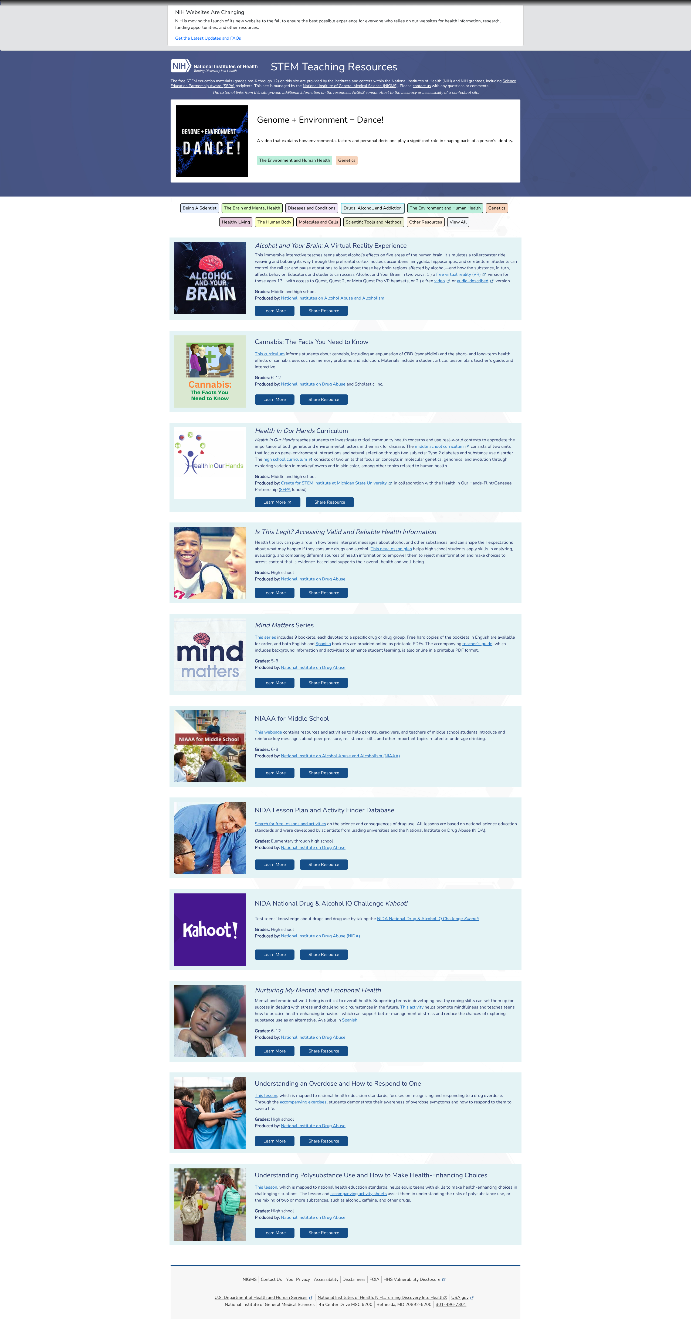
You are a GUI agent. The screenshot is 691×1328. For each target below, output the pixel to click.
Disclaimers (354, 1279)
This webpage (268, 732)
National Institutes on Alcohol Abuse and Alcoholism (332, 298)
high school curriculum (285, 459)
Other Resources (425, 222)
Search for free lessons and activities (290, 824)
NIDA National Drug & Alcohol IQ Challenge (428, 919)
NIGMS (250, 1279)
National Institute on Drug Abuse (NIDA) (320, 936)
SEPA (285, 490)
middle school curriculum (439, 446)
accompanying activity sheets (358, 1194)
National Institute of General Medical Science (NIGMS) (350, 85)
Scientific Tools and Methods (374, 222)
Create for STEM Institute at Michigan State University (334, 483)
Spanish (323, 644)
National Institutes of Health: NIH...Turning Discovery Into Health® (382, 1298)
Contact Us (271, 1279)
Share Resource (324, 311)
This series (265, 637)
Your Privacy (298, 1279)
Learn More (274, 311)
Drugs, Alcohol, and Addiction (373, 208)
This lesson (266, 1096)
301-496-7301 (451, 1305)
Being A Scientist (199, 208)
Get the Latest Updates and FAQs (208, 38)
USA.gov (460, 1298)
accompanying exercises (303, 1102)
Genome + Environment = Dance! (320, 120)
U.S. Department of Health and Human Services (261, 1298)
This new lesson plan (391, 549)
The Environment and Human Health (294, 160)
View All (458, 222)
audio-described (472, 281)
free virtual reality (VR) (458, 274)
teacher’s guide (477, 644)
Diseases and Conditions (312, 208)
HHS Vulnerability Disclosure (412, 1279)
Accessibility (326, 1279)
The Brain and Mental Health (252, 208)
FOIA (375, 1279)
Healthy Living (236, 222)
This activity (412, 1007)
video (439, 281)
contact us (422, 85)
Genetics (346, 160)
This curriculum (270, 354)
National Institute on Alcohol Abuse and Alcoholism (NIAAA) (340, 756)
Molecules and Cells (318, 222)
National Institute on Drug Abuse (313, 384)
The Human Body (274, 222)
